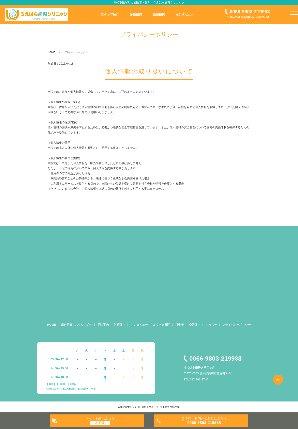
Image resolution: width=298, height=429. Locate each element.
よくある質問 (161, 324)
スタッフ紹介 (110, 14)
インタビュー (185, 14)
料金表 (179, 324)
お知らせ (211, 324)
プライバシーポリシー (236, 324)
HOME (51, 52)
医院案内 (159, 14)
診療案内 (136, 14)
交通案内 (194, 324)
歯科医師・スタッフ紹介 (76, 324)
